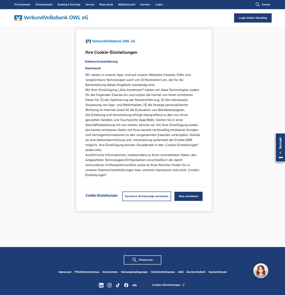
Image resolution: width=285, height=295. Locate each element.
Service (90, 4)
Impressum (64, 272)
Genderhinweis (218, 272)
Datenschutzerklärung (101, 62)
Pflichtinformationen (87, 272)
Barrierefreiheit (196, 272)
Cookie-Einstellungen (101, 195)
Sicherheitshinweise (163, 272)
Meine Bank (106, 4)
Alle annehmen (188, 196)
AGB (180, 272)
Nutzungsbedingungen (134, 272)
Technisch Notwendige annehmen (147, 196)
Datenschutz (110, 272)
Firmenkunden (44, 4)
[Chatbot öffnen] (260, 270)
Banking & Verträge (69, 4)
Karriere (145, 4)
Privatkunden (22, 4)
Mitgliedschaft (126, 4)
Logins (159, 4)
